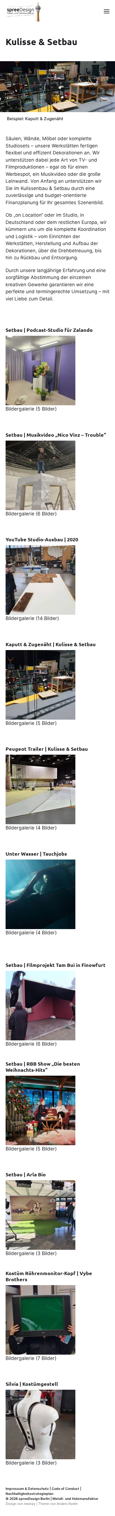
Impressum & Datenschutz (27, 1489)
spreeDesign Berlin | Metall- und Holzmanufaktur (58, 1499)
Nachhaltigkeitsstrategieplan (29, 1494)
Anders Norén (67, 1504)
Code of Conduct (65, 1489)
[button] (106, 11)
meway (29, 1504)
